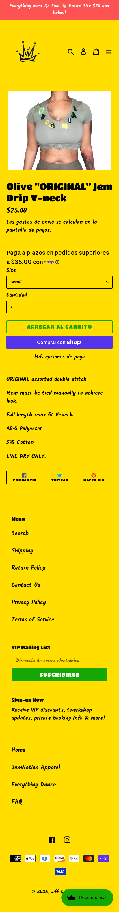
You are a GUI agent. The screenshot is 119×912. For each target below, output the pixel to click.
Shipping (22, 551)
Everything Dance (34, 785)
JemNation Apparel (36, 767)
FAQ (17, 802)
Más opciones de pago (59, 357)
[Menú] (109, 52)
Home (18, 750)
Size (11, 270)
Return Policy (28, 568)
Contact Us (26, 585)
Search (20, 533)
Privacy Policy (29, 602)
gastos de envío (35, 222)
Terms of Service (33, 620)
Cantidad (16, 295)
